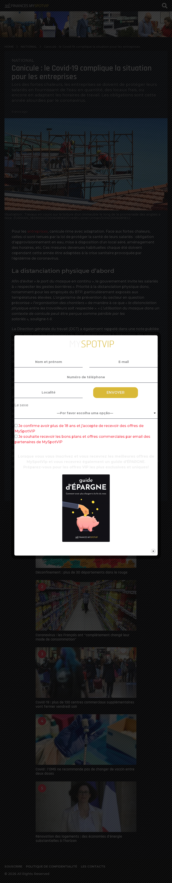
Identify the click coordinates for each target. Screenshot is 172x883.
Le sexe (21, 405)
